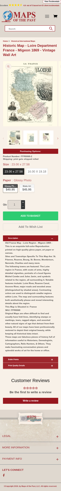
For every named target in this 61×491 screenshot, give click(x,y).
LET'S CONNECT (13, 469)
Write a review (30, 400)
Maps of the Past (28, 486)
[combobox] (30, 28)
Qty (5, 204)
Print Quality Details (16, 366)
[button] (47, 16)
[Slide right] (57, 138)
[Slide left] (3, 138)
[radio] (13, 171)
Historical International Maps (23, 41)
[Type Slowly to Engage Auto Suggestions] (51, 28)
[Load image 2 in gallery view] (30, 137)
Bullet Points (13, 359)
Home (5, 41)
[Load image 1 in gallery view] (15, 137)
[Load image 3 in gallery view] (46, 137)
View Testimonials (52, 1)
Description (13, 238)
